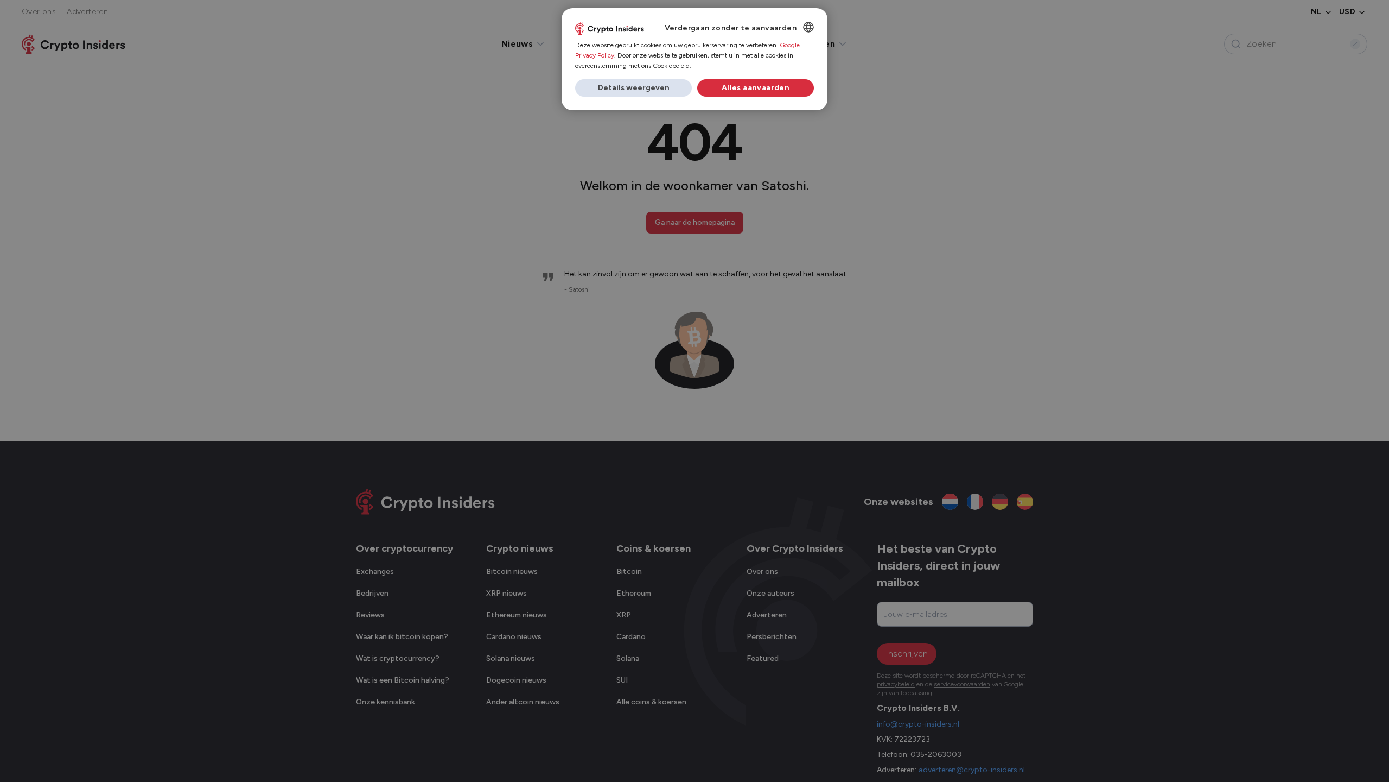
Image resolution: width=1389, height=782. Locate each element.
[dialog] (694, 59)
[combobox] (808, 27)
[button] (633, 88)
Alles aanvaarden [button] (755, 87)
